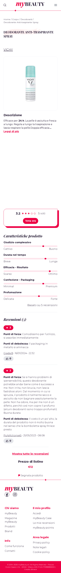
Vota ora (30, 220)
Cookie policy (41, 552)
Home (7, 19)
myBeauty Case (42, 518)
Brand (8, 531)
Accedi (37, 513)
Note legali (39, 547)
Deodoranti (26, 19)
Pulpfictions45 (12, 435)
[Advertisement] (30, 166)
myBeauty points (43, 527)
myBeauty (11, 513)
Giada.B (8, 353)
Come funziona (14, 546)
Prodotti (10, 526)
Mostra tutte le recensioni (30, 453)
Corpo (15, 19)
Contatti (10, 550)
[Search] (5, 5)
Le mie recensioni (44, 523)
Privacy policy (41, 542)
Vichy (8, 49)
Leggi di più (11, 131)
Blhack (34, 569)
